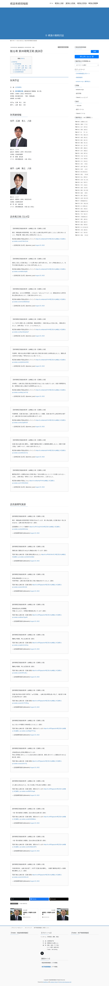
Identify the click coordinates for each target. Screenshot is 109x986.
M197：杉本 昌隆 (82, 150)
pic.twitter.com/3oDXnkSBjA (26, 557)
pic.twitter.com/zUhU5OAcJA (20, 877)
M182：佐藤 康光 (82, 137)
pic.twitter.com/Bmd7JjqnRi (20, 617)
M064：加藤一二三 (82, 124)
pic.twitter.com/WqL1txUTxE (20, 392)
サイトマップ (28, 927)
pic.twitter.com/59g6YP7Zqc (28, 731)
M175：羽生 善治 (82, 134)
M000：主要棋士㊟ (82, 121)
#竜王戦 (51, 239)
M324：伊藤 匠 (82, 235)
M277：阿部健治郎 (82, 200)
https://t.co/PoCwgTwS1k (36, 526)
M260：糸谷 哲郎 (82, 182)
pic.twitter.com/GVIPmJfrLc (19, 673)
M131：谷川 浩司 (82, 127)
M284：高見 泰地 (82, 208)
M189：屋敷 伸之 (82, 142)
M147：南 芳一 (82, 132)
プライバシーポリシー (17, 927)
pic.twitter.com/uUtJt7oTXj (19, 763)
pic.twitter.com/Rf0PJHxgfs (27, 791)
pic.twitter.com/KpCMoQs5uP (20, 332)
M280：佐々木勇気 (82, 206)
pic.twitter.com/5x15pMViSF (20, 422)
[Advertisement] (54, 19)
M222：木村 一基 (82, 163)
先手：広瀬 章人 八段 (23, 66)
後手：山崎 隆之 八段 (23, 68)
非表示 (22, 58)
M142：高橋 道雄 (82, 129)
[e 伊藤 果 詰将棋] (16, 914)
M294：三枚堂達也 (82, 216)
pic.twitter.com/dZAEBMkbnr (28, 819)
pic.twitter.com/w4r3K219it (19, 587)
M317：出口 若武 (82, 232)
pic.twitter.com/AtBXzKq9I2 (19, 271)
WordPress (45, 982)
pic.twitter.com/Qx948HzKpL (20, 529)
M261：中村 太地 (82, 185)
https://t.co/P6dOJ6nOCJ (48, 554)
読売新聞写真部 (18, 72)
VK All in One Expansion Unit (65, 982)
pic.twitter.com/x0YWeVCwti (20, 241)
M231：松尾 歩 (82, 169)
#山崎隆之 (57, 239)
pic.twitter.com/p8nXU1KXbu (20, 645)
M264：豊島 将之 (82, 190)
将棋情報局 (79, 77)
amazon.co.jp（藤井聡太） (83, 81)
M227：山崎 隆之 (82, 166)
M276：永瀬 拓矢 (82, 198)
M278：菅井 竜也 (82, 203)
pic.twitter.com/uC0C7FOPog (20, 703)
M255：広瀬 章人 (82, 179)
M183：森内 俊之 (82, 140)
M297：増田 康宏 (82, 219)
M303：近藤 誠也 (82, 222)
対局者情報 (17, 64)
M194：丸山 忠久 (82, 145)
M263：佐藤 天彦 (82, 187)
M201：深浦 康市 (82, 153)
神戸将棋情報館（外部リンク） (42, 927)
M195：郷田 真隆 (82, 148)
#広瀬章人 (63, 239)
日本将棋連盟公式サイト (83, 73)
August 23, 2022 (40, 245)
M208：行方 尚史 (82, 161)
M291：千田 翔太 (82, 214)
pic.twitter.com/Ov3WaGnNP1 (28, 847)
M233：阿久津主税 (82, 171)
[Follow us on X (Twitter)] (42, 953)
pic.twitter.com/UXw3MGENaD (21, 301)
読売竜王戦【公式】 (19, 70)
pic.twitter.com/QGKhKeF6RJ (20, 362)
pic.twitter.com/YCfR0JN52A (20, 483)
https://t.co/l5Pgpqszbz (38, 584)
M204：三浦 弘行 (82, 156)
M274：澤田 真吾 (82, 195)
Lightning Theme (54, 982)
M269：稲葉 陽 (82, 193)
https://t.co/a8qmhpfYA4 (42, 239)
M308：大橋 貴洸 (82, 229)
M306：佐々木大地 (82, 227)
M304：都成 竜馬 (82, 224)
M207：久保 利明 (82, 158)
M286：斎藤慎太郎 (82, 211)
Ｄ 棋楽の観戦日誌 (63, 47)
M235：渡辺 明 (82, 174)
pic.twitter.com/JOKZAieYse (20, 452)
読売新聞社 (18, 87)
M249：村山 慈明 (82, 177)
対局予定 (14, 62)
